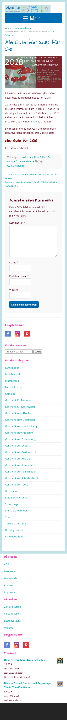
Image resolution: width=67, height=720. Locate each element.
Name (13, 262)
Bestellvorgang (12, 620)
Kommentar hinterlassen (19, 28)
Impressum (10, 592)
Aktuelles (27, 157)
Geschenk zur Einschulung (20, 439)
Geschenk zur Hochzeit (18, 458)
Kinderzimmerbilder (17, 497)
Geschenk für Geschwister (20, 406)
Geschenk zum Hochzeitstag (21, 426)
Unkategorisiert (14, 530)
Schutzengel (12, 504)
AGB (6, 564)
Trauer (9, 517)
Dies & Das (40, 157)
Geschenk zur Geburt (17, 445)
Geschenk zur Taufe (16, 484)
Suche (38, 351)
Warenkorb (10, 578)
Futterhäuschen (14, 387)
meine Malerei (26, 161)
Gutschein (11, 491)
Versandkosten (12, 613)
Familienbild (12, 367)
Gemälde (10, 393)
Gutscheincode (15, 165)
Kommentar (17, 222)
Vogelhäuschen (14, 536)
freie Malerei (12, 374)
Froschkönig (12, 380)
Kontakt (8, 585)
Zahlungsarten (12, 606)
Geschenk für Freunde (18, 400)
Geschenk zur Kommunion (20, 465)
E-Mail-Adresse (19, 276)
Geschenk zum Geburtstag (20, 419)
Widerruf (9, 627)
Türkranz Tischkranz (17, 523)
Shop (34, 121)
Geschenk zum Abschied (19, 413)
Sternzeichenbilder (16, 510)
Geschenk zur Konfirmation (20, 471)
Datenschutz (11, 571)
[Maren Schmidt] (28, 9)
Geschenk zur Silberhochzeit (21, 478)
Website (14, 289)
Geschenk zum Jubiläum (19, 432)
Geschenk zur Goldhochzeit (21, 452)
